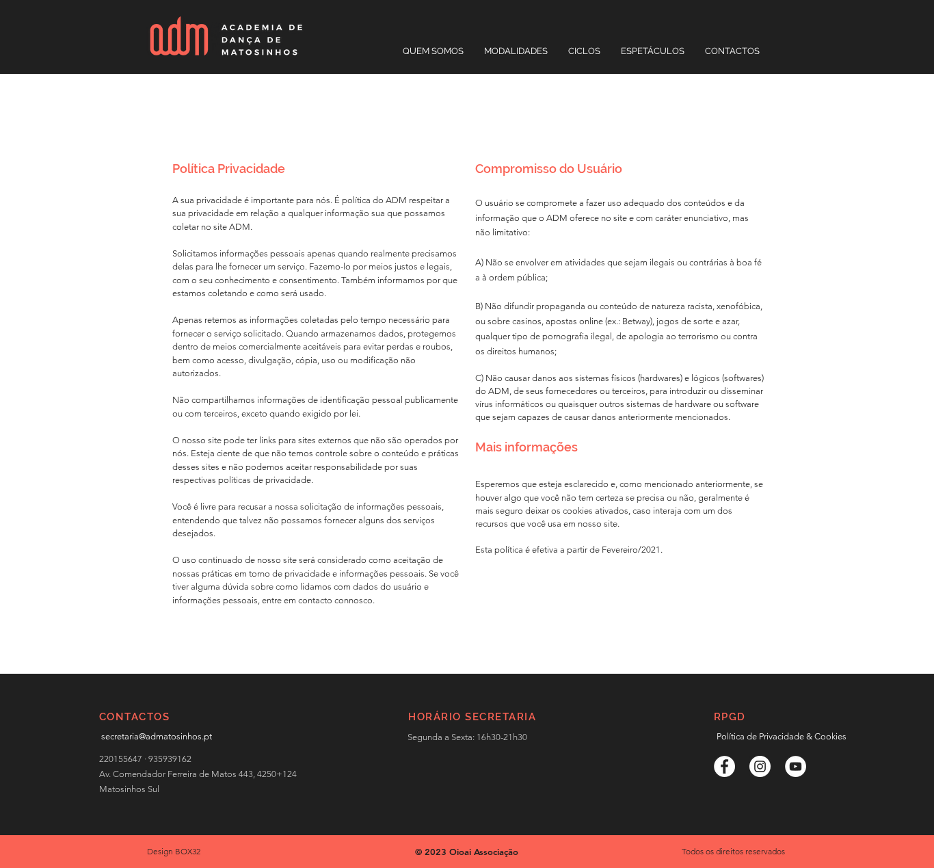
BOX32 (187, 851)
